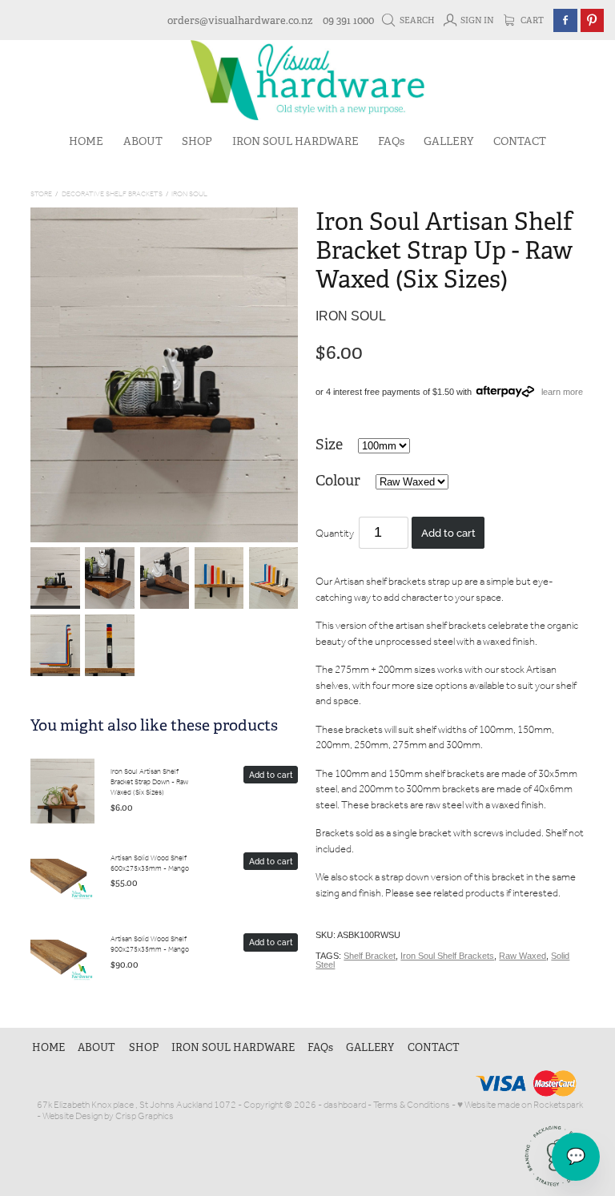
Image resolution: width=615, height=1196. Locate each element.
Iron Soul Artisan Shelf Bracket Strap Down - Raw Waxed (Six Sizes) (149, 782)
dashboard (345, 1105)
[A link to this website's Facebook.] (565, 20)
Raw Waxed (522, 955)
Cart (531, 20)
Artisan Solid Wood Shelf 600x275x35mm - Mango (150, 864)
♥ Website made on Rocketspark (520, 1105)
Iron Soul (189, 194)
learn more (562, 392)
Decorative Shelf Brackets (112, 194)
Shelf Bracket (370, 955)
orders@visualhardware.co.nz (239, 20)
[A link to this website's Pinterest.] (592, 20)
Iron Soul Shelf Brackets (447, 955)
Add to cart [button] (448, 532)
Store (41, 194)
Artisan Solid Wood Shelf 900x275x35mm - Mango (150, 944)
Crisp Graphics (144, 1116)
